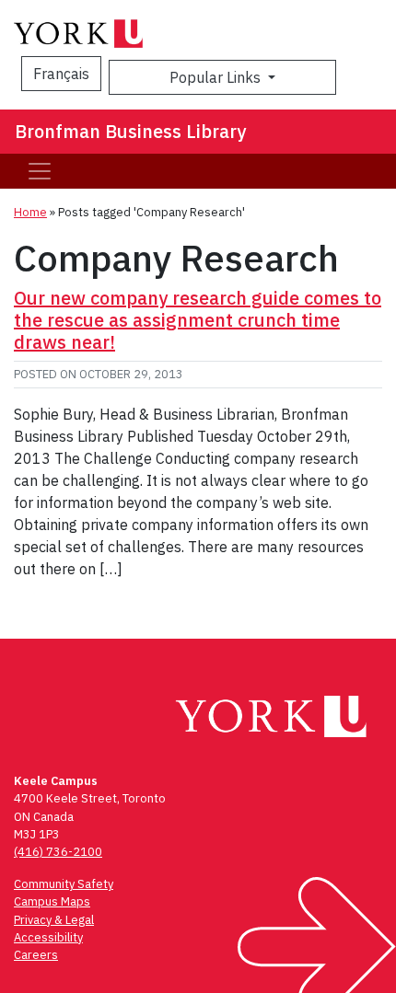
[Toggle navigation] (39, 171)
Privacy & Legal (54, 920)
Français (61, 73)
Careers (36, 955)
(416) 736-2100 (58, 852)
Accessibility (48, 937)
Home (30, 212)
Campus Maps (52, 901)
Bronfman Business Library (130, 131)
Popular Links (216, 77)
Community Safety (63, 884)
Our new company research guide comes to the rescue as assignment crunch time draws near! (197, 319)
